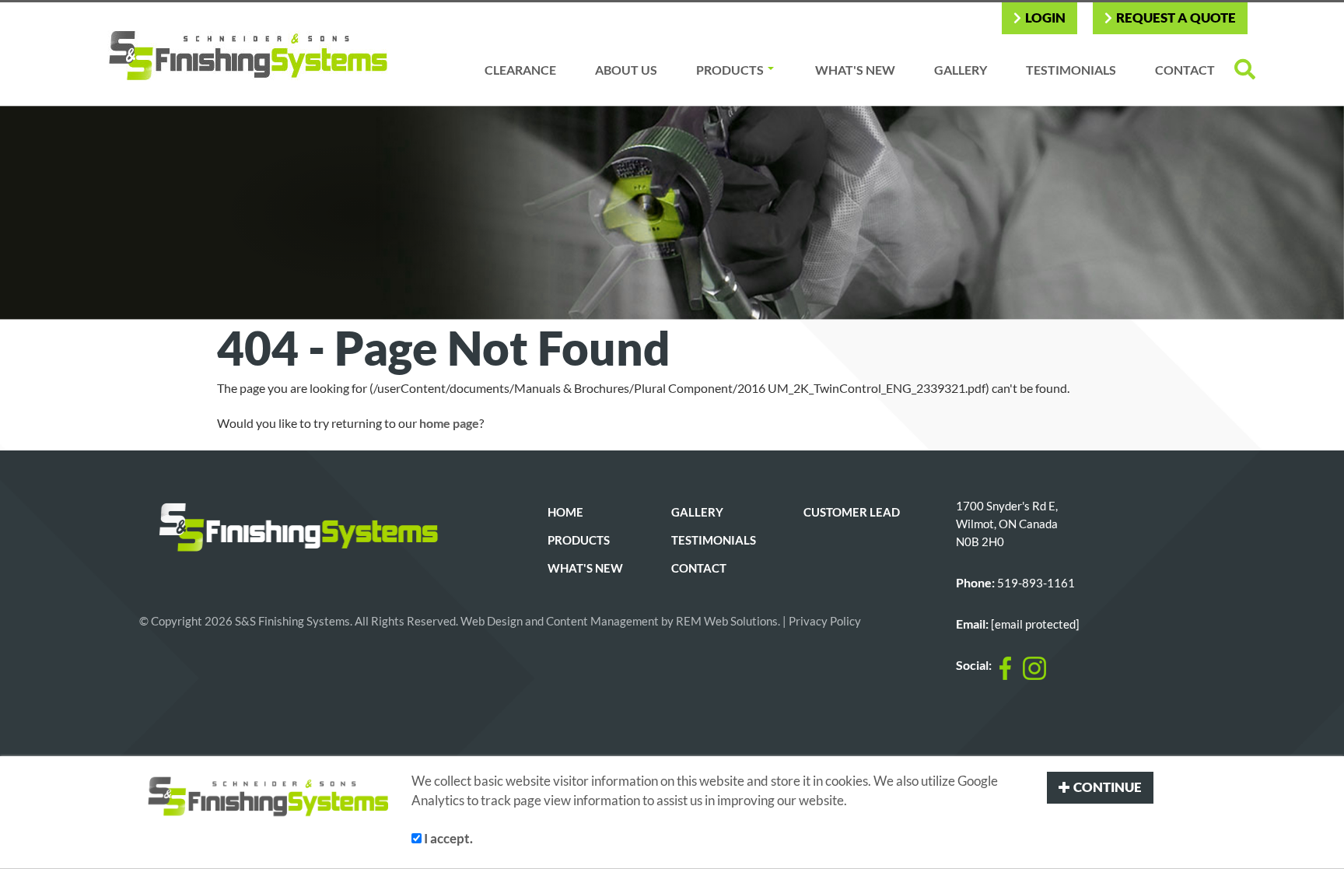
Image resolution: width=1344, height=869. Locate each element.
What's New (855, 69)
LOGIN (1045, 17)
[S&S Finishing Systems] (239, 54)
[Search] (1244, 69)
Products (730, 69)
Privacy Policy (825, 621)
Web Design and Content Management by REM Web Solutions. (621, 621)
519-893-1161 (1036, 583)
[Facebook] (1005, 668)
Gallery (960, 69)
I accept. (447, 838)
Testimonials (1071, 69)
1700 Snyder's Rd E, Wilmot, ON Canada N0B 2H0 (1007, 523)
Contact (1185, 69)
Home (565, 512)
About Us (626, 69)
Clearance (520, 69)
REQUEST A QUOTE (1176, 17)
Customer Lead (851, 512)
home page (449, 422)
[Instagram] (1034, 668)
